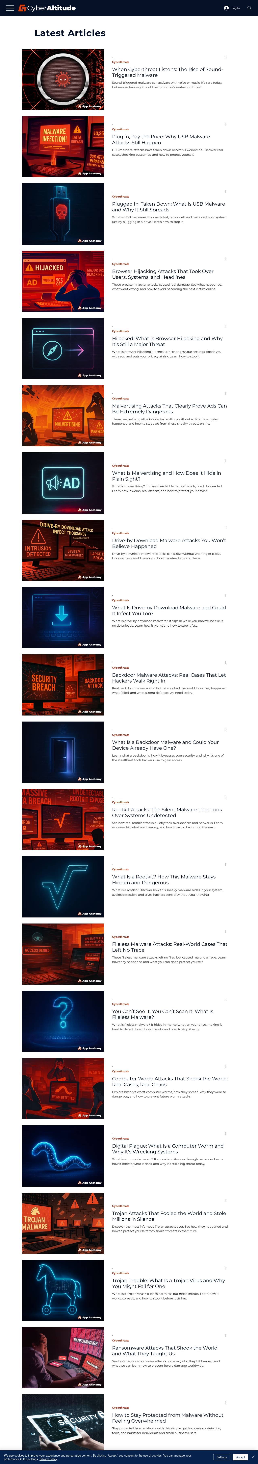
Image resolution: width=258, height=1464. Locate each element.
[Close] (253, 1457)
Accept (240, 1457)
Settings (222, 1457)
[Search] (249, 8)
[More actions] (227, 57)
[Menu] (10, 8)
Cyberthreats (120, 62)
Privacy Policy (48, 1459)
